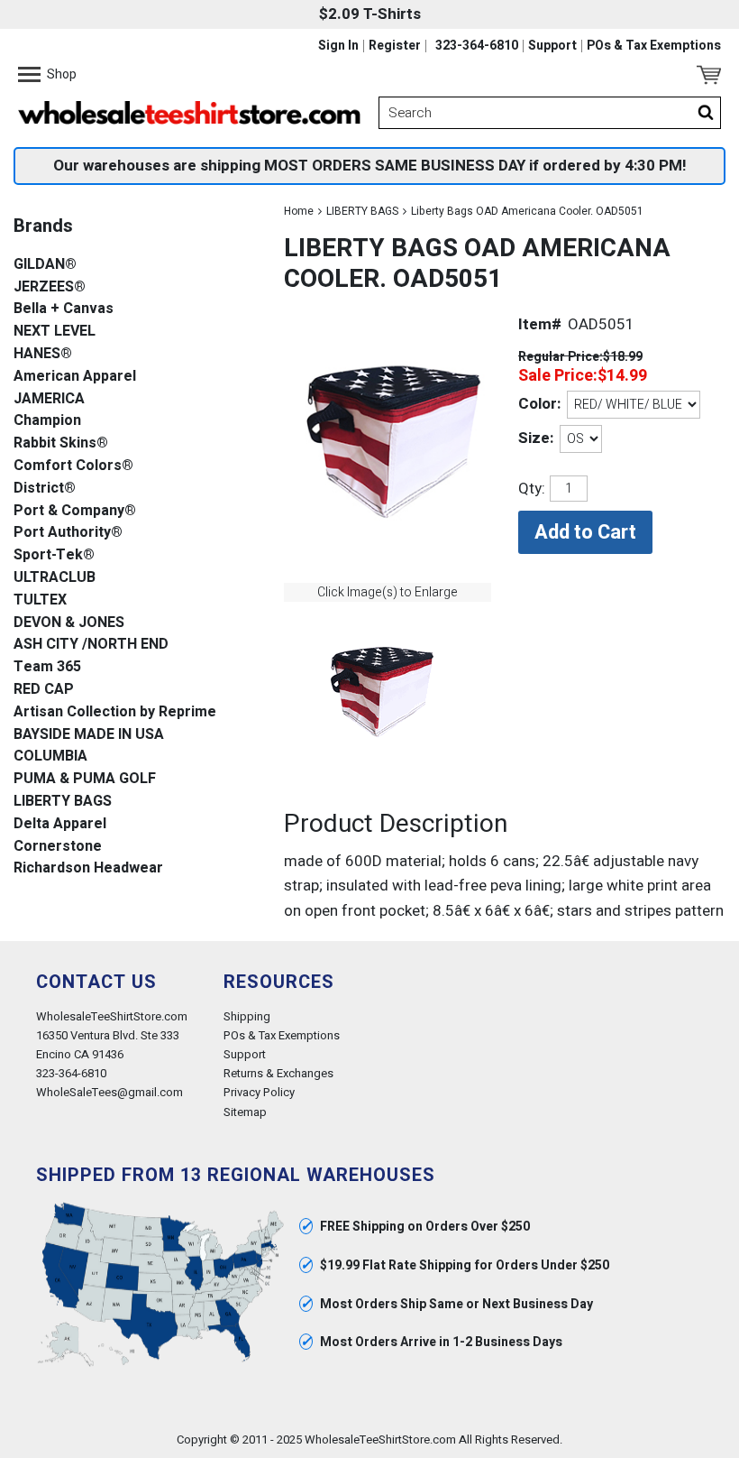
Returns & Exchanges (278, 1073)
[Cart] (709, 75)
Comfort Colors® (73, 466)
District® (45, 488)
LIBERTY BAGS (362, 211)
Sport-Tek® (54, 555)
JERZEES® (50, 287)
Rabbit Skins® (61, 443)
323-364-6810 (476, 46)
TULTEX (40, 600)
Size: (535, 438)
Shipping (247, 1016)
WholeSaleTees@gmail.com (109, 1092)
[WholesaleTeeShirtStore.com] (189, 113)
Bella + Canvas (64, 309)
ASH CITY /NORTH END (91, 644)
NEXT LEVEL (55, 331)
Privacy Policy (259, 1092)
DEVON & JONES (69, 623)
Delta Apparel (60, 824)
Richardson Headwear (88, 868)
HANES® (43, 354)
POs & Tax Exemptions (654, 46)
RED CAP (44, 689)
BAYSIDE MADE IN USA (89, 734)
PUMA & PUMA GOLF (85, 779)
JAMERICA (49, 399)
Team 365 (47, 667)
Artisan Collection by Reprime (115, 712)
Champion (47, 420)
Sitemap (245, 1112)
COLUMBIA (50, 756)
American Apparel (75, 376)
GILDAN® (45, 264)
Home (299, 211)
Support (552, 46)
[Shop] (29, 75)
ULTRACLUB (55, 577)
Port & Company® (75, 511)
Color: (539, 403)
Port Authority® (68, 532)
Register (395, 46)
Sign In (338, 46)
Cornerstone (58, 846)
